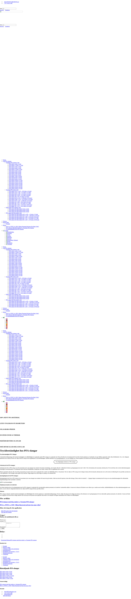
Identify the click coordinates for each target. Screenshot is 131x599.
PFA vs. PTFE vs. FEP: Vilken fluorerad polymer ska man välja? (20, 505)
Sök (1, 8)
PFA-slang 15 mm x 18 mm (15, 185)
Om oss (5, 221)
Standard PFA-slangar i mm (12, 162)
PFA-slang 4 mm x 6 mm (15, 172)
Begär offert (6, 222)
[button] (65, 7)
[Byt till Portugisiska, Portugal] (68, 240)
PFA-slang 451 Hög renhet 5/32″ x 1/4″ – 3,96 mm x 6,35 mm (24, 215)
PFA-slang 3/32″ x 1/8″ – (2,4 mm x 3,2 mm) (20, 194)
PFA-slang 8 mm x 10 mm (15, 177)
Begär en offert (6, 547)
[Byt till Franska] (68, 236)
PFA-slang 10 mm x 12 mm (15, 180)
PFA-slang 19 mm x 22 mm (15, 187)
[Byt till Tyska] (68, 234)
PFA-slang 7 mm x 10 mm (15, 176)
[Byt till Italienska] (68, 237)
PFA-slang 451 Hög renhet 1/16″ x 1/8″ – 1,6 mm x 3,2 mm (23, 214)
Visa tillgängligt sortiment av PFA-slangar (66, 461)
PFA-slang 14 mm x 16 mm (15, 184)
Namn (1, 520)
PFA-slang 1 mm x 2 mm (15, 164)
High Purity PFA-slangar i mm (13, 207)
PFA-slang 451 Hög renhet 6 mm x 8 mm (19, 211)
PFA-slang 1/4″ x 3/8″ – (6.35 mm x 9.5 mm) (20, 202)
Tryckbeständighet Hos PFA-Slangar (15, 229)
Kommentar (3, 527)
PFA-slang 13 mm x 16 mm (15, 183)
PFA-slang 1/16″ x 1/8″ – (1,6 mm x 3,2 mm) (20, 192)
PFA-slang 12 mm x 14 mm (15, 181)
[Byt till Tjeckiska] (68, 244)
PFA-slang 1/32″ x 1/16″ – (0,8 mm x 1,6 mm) (20, 191)
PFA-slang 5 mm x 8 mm (15, 173)
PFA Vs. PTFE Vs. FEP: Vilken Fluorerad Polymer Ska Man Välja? (22, 226)
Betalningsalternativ (8, 553)
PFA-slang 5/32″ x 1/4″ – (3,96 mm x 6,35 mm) (20, 198)
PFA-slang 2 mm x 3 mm (15, 166)
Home (4, 160)
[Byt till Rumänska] (68, 243)
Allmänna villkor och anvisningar (11, 548)
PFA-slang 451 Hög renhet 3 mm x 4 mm (19, 209)
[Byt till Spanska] (68, 239)
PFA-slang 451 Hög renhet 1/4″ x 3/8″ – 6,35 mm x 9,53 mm (24, 217)
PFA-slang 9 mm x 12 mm (15, 179)
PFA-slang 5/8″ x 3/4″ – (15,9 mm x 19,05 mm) (20, 204)
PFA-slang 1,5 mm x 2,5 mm (16, 165)
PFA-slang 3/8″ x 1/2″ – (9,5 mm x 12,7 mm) (20, 203)
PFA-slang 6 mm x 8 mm (15, 175)
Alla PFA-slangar (7, 161)
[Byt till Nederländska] (68, 232)
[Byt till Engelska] (68, 233)
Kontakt (8, 223)
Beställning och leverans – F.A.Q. (11, 551)
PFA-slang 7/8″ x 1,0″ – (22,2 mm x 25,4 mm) (20, 206)
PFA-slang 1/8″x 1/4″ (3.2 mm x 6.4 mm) (19, 196)
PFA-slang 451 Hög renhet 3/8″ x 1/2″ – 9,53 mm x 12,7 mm (24, 218)
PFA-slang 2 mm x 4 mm (15, 168)
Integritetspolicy (7, 550)
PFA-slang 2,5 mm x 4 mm (15, 169)
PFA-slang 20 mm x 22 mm (15, 188)
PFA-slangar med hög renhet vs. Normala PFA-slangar (17, 502)
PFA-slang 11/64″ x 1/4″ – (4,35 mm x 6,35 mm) (21, 199)
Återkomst (5, 554)
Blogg (4, 225)
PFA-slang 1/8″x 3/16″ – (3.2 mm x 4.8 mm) (20, 195)
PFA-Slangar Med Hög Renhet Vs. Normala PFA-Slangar (20, 228)
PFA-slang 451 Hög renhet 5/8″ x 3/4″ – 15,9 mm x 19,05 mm (24, 219)
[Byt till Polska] (68, 241)
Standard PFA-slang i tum (12, 189)
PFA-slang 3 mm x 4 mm (15, 170)
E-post (1, 521)
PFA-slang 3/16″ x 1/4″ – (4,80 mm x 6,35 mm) (20, 200)
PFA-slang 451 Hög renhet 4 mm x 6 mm (19, 210)
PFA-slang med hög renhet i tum (14, 213)
